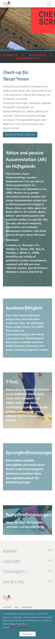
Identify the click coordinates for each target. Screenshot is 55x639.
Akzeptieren (27, 634)
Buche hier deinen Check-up (20, 134)
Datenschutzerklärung (20, 627)
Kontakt (7, 607)
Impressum (26, 607)
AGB (16, 607)
